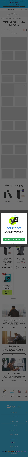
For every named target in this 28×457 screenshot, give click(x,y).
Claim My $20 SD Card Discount (14, 239)
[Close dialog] (26, 213)
